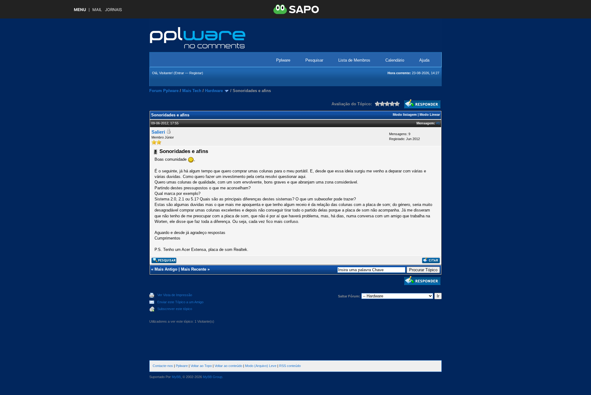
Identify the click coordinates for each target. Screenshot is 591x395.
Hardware (214, 90)
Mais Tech (191, 90)
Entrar (179, 73)
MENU (80, 10)
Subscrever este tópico (174, 309)
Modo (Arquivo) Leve (260, 366)
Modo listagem (405, 114)
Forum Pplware (164, 90)
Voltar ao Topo (201, 366)
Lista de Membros (354, 60)
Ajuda (424, 60)
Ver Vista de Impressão (174, 295)
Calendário (394, 60)
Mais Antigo (166, 269)
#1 (438, 123)
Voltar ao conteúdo (228, 366)
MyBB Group (212, 377)
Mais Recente (193, 269)
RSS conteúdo (290, 366)
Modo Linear (430, 114)
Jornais (113, 10)
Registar (195, 73)
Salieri (158, 132)
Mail (97, 10)
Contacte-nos (163, 366)
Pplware (283, 60)
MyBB (176, 377)
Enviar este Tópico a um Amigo (180, 302)
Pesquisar (314, 60)
